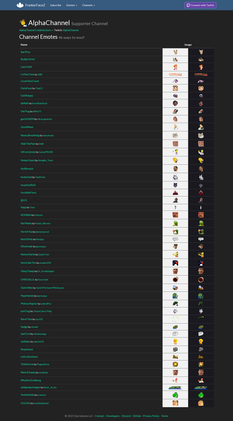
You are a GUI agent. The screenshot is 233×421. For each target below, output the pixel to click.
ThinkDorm (27, 364)
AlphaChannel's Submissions (35, 30)
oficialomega (40, 334)
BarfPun (25, 51)
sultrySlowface (29, 356)
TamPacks (40, 177)
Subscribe (55, 5)
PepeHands (27, 295)
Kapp (23, 207)
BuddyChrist (28, 59)
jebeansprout (42, 231)
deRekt (25, 103)
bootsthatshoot (39, 103)
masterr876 (45, 262)
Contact (99, 415)
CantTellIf (26, 66)
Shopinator (27, 349)
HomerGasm (28, 160)
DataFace (26, 88)
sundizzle (43, 372)
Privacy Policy (151, 415)
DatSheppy (27, 95)
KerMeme (26, 223)
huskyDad (26, 176)
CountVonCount (30, 80)
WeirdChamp (28, 372)
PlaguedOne (43, 364)
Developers (113, 415)
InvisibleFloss (28, 192)
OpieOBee (27, 287)
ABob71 (37, 111)
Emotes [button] (70, 5)
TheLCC (39, 88)
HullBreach (27, 168)
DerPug (25, 111)
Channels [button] (87, 5)
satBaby (25, 341)
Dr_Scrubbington (46, 271)
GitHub (137, 415)
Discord (126, 415)
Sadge (24, 326)
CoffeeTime (27, 74)
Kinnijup (40, 239)
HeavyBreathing (30, 135)
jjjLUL (24, 200)
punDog (25, 311)
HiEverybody (28, 151)
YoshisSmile (27, 394)
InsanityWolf (28, 185)
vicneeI (34, 327)
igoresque (41, 246)
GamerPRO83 (46, 152)
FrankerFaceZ (35, 5)
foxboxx (38, 215)
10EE (40, 74)
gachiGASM (27, 118)
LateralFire (46, 303)
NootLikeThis (28, 262)
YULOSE (25, 403)
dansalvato (48, 135)
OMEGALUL (28, 279)
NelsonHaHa (28, 254)
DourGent (43, 279)
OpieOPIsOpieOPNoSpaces (50, 287)
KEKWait (26, 214)
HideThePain (28, 143)
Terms (164, 415)
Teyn (32, 207)
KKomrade (27, 246)
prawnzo (41, 395)
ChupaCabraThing (42, 311)
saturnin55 (38, 341)
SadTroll (25, 333)
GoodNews (27, 126)
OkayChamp (27, 271)
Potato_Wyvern (42, 223)
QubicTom (44, 254)
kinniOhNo (27, 239)
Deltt (41, 143)
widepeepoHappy (30, 387)
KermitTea (26, 231)
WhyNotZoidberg (31, 380)
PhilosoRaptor (29, 303)
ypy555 (39, 319)
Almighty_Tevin (45, 160)
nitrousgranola (45, 119)
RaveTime (26, 319)
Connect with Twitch (202, 5)
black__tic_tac (50, 387)
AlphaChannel (71, 30)
